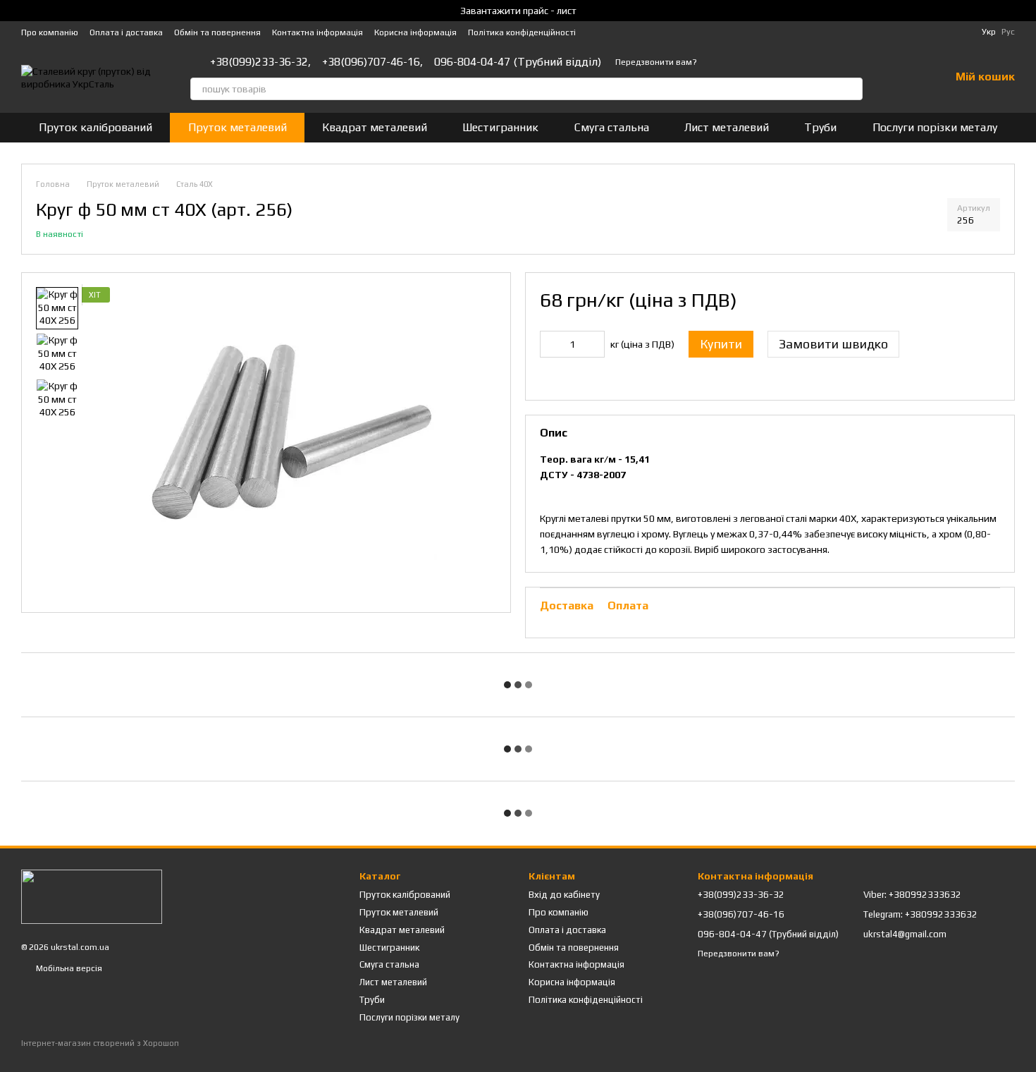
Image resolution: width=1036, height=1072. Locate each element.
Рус (1008, 32)
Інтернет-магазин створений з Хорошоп (100, 1043)
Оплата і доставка (126, 32)
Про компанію (49, 32)
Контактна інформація (317, 32)
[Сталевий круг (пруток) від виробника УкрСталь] (91, 896)
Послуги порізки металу (934, 127)
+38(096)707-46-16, (372, 62)
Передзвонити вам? (656, 62)
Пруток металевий (237, 127)
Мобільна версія (68, 968)
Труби (820, 127)
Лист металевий (726, 127)
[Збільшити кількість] (594, 344)
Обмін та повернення (217, 32)
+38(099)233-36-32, (260, 62)
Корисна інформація (415, 32)
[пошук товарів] (851, 89)
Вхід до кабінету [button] (564, 894)
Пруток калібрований (95, 127)
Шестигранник (500, 127)
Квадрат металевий (374, 127)
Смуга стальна (611, 127)
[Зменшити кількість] (550, 344)
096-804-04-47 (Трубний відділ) (517, 62)
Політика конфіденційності (522, 32)
